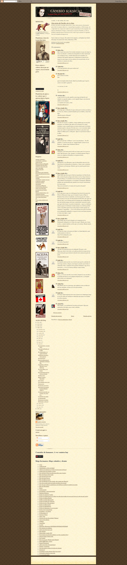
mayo (39, 342)
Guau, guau (42, 516)
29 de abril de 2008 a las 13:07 (62, 236)
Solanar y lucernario (44, 546)
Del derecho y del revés (43, 401)
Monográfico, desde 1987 (45, 533)
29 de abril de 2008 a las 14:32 (62, 280)
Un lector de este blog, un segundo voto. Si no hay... (43, 393)
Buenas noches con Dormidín (42, 163)
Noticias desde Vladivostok (46, 536)
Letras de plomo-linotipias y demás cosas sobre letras (42, 187)
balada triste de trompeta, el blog (47, 471)
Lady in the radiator (44, 520)
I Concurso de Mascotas (41, 185)
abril (39, 344)
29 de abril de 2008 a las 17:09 (62, 300)
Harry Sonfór (41, 422)
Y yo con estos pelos (44, 555)
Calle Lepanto (42, 489)
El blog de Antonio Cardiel (46, 494)
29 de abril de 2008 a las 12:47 (62, 215)
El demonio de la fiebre (43, 400)
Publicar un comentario (57, 312)
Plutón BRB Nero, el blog (45, 541)
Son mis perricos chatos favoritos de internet (50, 548)
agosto (39, 336)
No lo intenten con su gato (44, 382)
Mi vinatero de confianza (45, 528)
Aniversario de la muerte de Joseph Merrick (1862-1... (43, 389)
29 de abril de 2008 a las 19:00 (62, 309)
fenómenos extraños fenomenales (40, 183)
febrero (40, 405)
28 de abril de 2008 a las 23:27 (62, 135)
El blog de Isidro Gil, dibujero (46, 501)
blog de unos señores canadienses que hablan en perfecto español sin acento (58, 484)
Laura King (42, 523)
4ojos (40, 464)
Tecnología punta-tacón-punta (42, 195)
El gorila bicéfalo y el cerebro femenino (43, 352)
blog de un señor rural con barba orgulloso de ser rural (52, 483)
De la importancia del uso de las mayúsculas (43, 373)
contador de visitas (40, 91)
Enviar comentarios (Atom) (65, 319)
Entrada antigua (87, 316)
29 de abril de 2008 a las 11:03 (62, 146)
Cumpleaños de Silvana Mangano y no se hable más (43, 366)
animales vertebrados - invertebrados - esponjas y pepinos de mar (41, 161)
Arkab (59, 304)
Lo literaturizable (42, 398)
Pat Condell (42, 538)
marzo (39, 403)
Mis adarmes (42, 531)
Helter (59, 50)
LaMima (41, 521)
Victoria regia (41, 384)
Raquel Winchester (44, 543)
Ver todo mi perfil (39, 427)
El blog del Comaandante (45, 510)
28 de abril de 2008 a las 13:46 (62, 70)
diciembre (40, 329)
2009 (38, 326)
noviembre (40, 331)
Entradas (40, 438)
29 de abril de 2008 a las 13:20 (62, 256)
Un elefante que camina (43, 396)
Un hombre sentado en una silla (47, 553)
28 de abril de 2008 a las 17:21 (62, 92)
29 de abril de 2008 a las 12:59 (62, 226)
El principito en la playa (43, 385)
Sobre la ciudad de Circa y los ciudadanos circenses (42, 193)
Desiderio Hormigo (44, 493)
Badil (58, 139)
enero (39, 407)
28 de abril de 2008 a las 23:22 (62, 117)
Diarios (37, 171)
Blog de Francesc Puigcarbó (46, 474)
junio (39, 340)
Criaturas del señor (40, 169)
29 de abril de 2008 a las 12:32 (62, 188)
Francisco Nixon (43, 515)
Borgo (40, 488)
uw (36, 198)
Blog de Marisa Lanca (44, 479)
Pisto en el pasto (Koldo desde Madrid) (49, 540)
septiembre (40, 335)
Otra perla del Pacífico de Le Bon (62, 23)
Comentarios (40, 440)
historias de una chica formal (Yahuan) (48, 518)
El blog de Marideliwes (45, 506)
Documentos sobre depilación (42, 172)
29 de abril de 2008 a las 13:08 (62, 244)
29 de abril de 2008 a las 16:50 (62, 289)
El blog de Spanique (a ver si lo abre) (48, 508)
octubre (40, 333)
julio (39, 338)
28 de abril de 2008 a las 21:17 (62, 104)
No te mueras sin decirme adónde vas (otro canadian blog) (53, 535)
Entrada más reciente (56, 316)
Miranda (59, 74)
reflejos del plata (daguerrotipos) (47, 545)
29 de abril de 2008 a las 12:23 (62, 169)
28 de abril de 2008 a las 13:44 (62, 63)
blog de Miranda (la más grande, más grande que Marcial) (53, 481)
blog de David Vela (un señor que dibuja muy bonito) (52, 473)
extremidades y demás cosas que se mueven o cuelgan (42, 180)
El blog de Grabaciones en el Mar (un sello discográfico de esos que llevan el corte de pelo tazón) (63, 496)
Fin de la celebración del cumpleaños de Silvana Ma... (43, 361)
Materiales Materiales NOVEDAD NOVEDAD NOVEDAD (53, 526)
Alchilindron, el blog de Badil (46, 468)
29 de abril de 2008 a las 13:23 (62, 269)
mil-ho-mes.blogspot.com (45, 530)
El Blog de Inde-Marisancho (46, 500)
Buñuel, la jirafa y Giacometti (42, 378)
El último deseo (41, 375)
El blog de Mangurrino (45, 505)
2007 (38, 408)
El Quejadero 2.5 (43, 513)
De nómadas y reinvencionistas (47, 491)
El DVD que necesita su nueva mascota (43, 355)
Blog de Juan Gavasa (44, 478)
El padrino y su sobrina (45, 511)
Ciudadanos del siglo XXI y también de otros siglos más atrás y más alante (42, 166)
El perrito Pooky (41, 358)
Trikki (59, 66)
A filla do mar (42, 466)
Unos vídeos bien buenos (41, 197)
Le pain (41, 525)
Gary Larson (41, 380)
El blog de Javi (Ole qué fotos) (46, 503)
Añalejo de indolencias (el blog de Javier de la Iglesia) (53, 469)
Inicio (72, 316)
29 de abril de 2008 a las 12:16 (62, 157)
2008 (38, 327)
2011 (38, 322)
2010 (38, 324)
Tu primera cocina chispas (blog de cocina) (50, 551)
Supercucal (42, 550)
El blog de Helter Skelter (45, 498)
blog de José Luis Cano (45, 476)
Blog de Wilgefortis (44, 486)
